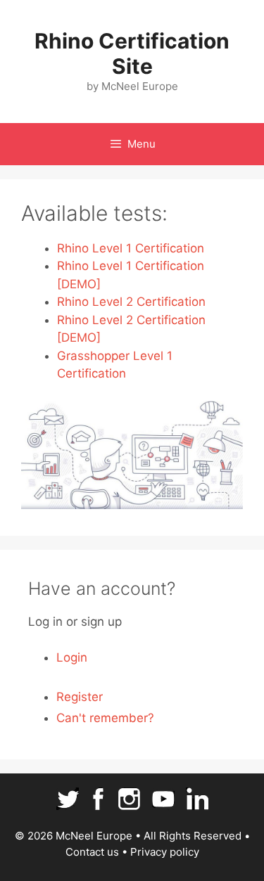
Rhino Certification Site (132, 53)
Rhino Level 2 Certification (131, 302)
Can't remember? (105, 718)
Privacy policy (164, 852)
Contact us (92, 852)
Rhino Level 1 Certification (130, 248)
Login (71, 657)
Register (79, 697)
